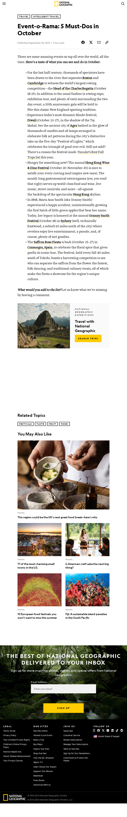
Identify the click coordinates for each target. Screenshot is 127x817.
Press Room (38, 780)
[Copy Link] (106, 42)
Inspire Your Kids (41, 748)
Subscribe (68, 730)
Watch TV (38, 762)
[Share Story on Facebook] (83, 42)
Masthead (38, 775)
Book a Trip (38, 739)
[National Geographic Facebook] (98, 730)
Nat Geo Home (40, 730)
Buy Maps (37, 744)
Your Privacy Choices (13, 760)
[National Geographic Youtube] (108, 730)
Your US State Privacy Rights (16, 739)
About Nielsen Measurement (17, 756)
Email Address (38, 681)
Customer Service (72, 735)
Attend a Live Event (42, 735)
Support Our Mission (43, 771)
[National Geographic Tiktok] (117, 730)
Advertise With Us (42, 784)
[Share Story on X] (91, 42)
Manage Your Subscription (76, 744)
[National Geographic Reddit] (122, 730)
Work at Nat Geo (71, 748)
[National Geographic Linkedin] (112, 730)
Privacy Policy (9, 735)
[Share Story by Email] (99, 42)
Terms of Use (9, 730)
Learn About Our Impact (44, 766)
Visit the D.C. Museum (43, 757)
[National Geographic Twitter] (103, 730)
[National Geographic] (64, 3)
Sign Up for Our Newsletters (77, 753)
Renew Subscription (73, 739)
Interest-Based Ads (12, 751)
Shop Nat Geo (39, 753)
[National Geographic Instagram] (94, 730)
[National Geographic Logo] (14, 799)
